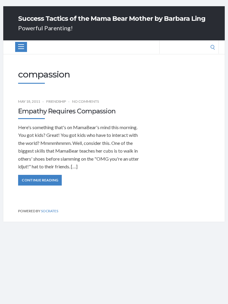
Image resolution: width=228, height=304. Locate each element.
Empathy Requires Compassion (66, 111)
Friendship (56, 101)
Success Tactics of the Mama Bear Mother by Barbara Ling (111, 18)
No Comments (85, 101)
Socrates (49, 211)
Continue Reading (40, 180)
